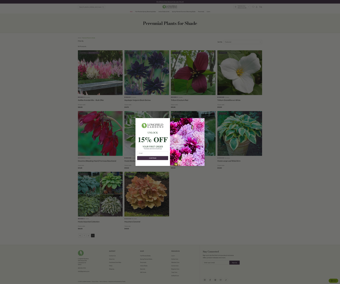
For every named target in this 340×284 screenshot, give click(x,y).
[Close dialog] (202, 120)
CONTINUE (152, 158)
